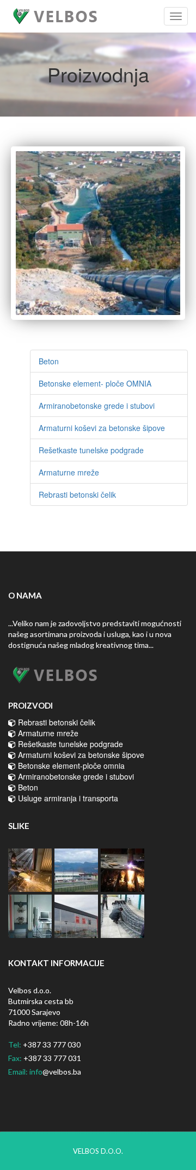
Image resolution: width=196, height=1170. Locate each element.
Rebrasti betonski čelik (77, 494)
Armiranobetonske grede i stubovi (97, 405)
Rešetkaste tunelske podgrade (91, 450)
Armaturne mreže (69, 472)
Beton (49, 361)
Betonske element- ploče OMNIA (95, 383)
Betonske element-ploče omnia (70, 765)
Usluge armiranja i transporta (67, 798)
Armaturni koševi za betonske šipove (102, 427)
